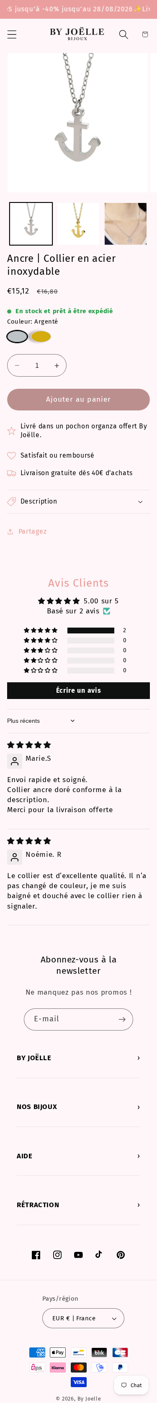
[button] (12, 34)
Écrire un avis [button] (78, 690)
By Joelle (89, 1398)
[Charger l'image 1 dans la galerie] (31, 224)
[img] (29, 745)
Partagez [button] (32, 531)
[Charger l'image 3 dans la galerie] (125, 224)
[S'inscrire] (122, 1019)
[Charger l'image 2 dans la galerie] (78, 224)
